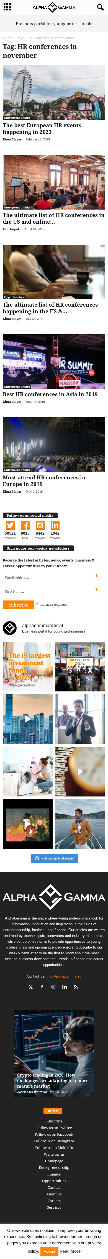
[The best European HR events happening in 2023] (54, 92)
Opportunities (14, 297)
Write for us (54, 1154)
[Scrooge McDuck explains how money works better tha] (28, 824)
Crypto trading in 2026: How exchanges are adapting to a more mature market (53, 1080)
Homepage (54, 1160)
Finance (54, 1174)
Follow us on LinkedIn (54, 1147)
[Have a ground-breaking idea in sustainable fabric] (28, 771)
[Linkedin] (66, 988)
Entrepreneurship (17, 117)
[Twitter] (32, 988)
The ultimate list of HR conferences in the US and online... (54, 218)
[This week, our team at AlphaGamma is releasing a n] (80, 824)
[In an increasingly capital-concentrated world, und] (28, 666)
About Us (54, 1194)
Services (54, 1207)
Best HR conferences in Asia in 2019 (50, 394)
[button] (99, 7)
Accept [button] (49, 1251)
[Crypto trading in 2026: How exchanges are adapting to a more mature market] (54, 1056)
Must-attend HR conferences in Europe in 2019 (44, 481)
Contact (54, 1187)
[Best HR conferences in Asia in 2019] (54, 361)
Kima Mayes (12, 139)
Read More (70, 1251)
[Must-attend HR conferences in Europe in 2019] (54, 444)
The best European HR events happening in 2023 (42, 128)
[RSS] (77, 988)
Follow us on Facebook (54, 1134)
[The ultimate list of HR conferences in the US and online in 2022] (54, 182)
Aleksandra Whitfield (32, 1092)
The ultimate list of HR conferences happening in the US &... (50, 308)
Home (7, 38)
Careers (54, 1200)
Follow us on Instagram (54, 1140)
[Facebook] (43, 988)
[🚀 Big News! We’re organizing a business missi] (28, 719)
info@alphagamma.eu (64, 976)
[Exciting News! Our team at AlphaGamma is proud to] (80, 666)
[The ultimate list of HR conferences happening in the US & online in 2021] (54, 272)
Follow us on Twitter (54, 1127)
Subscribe (54, 1121)
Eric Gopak (11, 229)
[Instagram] (54, 988)
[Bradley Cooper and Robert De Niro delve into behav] (80, 771)
